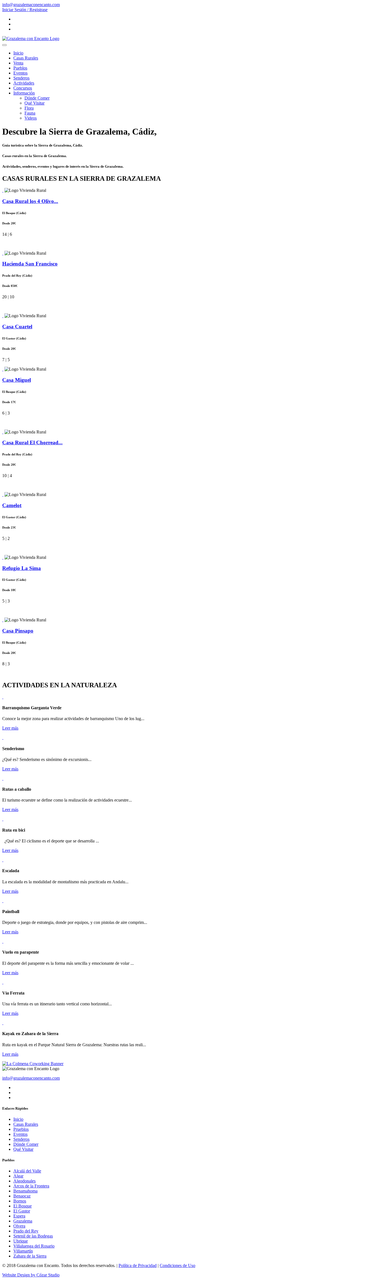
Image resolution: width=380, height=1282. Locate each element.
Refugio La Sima (21, 568)
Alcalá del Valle (27, 1171)
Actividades (23, 83)
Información (24, 93)
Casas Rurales (25, 58)
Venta (18, 63)
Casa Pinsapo (17, 631)
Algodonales (24, 1181)
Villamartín (23, 1251)
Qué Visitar (34, 103)
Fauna (29, 113)
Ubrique (20, 1241)
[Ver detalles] (2, 190)
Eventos (20, 73)
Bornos (19, 1201)
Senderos (21, 78)
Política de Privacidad (138, 1265)
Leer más (10, 728)
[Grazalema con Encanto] (30, 38)
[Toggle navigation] (4, 45)
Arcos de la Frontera (31, 1186)
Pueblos (20, 68)
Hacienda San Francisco (30, 264)
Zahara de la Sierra (29, 1256)
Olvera (19, 1226)
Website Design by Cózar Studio (31, 1275)
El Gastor (21, 1211)
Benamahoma (25, 1191)
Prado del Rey (25, 1231)
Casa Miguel (16, 380)
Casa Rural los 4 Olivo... (30, 201)
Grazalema (22, 1221)
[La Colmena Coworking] (32, 1063)
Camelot (11, 505)
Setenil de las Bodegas (33, 1236)
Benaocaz (22, 1196)
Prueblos (21, 1129)
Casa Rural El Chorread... (32, 442)
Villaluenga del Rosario (34, 1246)
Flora (29, 108)
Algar (18, 1176)
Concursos (22, 88)
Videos (30, 118)
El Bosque (22, 1206)
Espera (19, 1216)
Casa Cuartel (17, 326)
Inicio (18, 53)
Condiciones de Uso (177, 1265)
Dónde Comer (37, 98)
